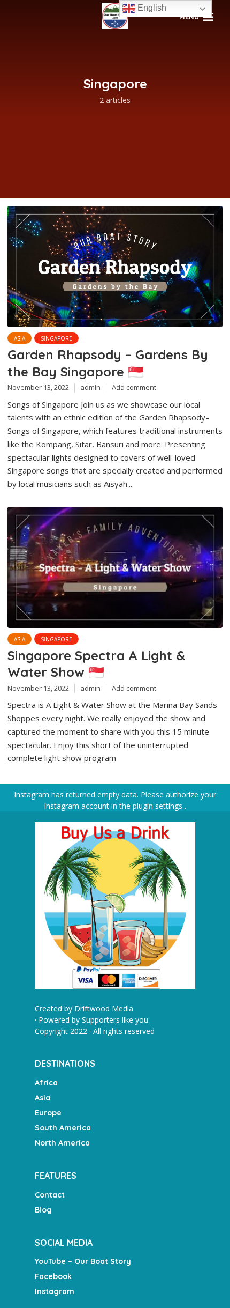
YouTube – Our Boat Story (83, 1261)
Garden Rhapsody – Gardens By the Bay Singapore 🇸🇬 (107, 362)
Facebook (53, 1276)
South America (63, 1128)
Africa (46, 1083)
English (150, 7)
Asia (19, 338)
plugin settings (159, 806)
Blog (43, 1210)
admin (90, 387)
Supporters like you (115, 1020)
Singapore (56, 338)
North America (62, 1143)
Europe (48, 1113)
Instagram (54, 1291)
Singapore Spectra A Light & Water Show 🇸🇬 (96, 663)
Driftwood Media (103, 1008)
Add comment (134, 387)
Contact (50, 1195)
